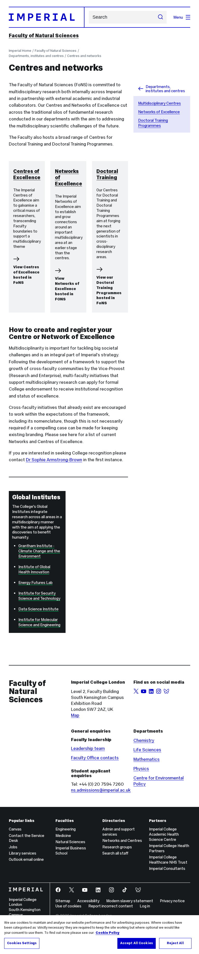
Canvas (15, 829)
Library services (22, 853)
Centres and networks (84, 56)
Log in (145, 906)
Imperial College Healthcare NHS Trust (168, 860)
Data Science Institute (38, 608)
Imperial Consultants (167, 868)
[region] (99, 934)
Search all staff (115, 853)
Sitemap (62, 900)
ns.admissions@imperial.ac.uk (101, 790)
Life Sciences (147, 750)
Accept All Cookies (136, 943)
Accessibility (88, 900)
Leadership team (88, 748)
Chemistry (143, 740)
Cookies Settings (22, 943)
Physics (141, 768)
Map (75, 715)
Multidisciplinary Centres (159, 103)
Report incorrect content (110, 906)
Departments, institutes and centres (36, 56)
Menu (178, 17)
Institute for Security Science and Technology (39, 596)
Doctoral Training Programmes (153, 123)
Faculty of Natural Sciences (44, 35)
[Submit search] (160, 17)
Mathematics (146, 759)
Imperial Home (20, 50)
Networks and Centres (122, 840)
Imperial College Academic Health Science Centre (164, 834)
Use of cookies (68, 906)
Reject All (175, 943)
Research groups (117, 846)
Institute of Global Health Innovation (34, 569)
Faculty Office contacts (95, 758)
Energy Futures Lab (35, 582)
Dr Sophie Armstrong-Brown (54, 459)
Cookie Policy (107, 933)
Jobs (13, 846)
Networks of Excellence (159, 111)
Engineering (65, 829)
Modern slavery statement (129, 900)
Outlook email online (26, 859)
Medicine (63, 835)
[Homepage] (46, 17)
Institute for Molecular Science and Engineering (39, 622)
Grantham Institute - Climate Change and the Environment (39, 551)
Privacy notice (172, 900)
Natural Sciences (70, 841)
